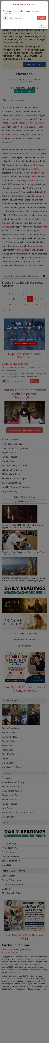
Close (42, 25)
